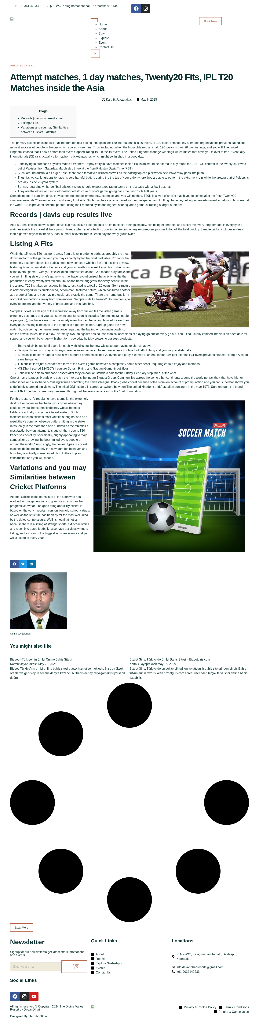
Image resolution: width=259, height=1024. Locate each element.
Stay (102, 33)
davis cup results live (71, 224)
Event (102, 42)
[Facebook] (136, 8)
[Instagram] (145, 8)
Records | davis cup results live (42, 118)
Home (103, 24)
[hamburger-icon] (94, 20)
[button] (14, 564)
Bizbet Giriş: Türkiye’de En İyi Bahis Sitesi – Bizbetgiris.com (170, 659)
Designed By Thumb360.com (29, 1016)
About (103, 29)
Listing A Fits (29, 123)
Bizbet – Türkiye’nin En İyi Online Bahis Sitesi (41, 659)
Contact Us (106, 47)
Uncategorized (22, 65)
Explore (104, 38)
